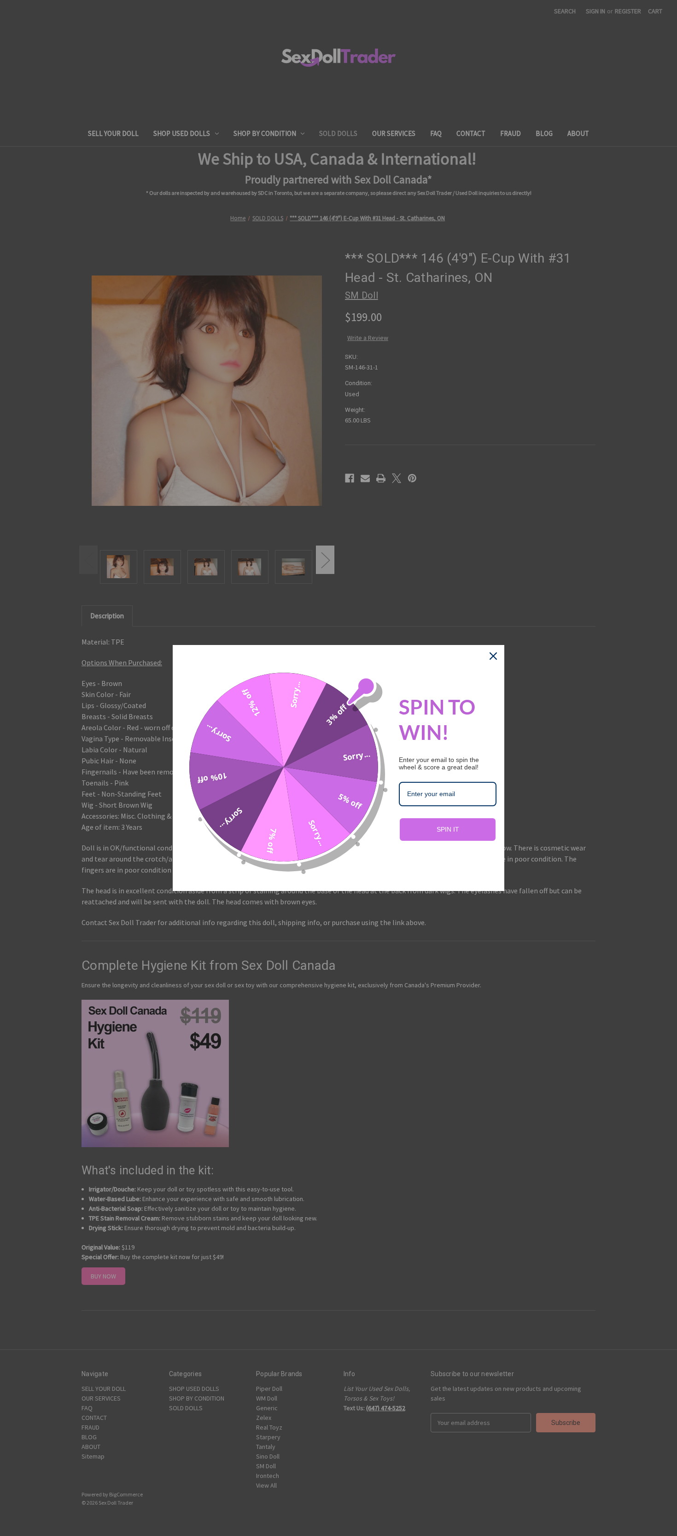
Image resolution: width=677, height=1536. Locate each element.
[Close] (493, 656)
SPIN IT (448, 829)
